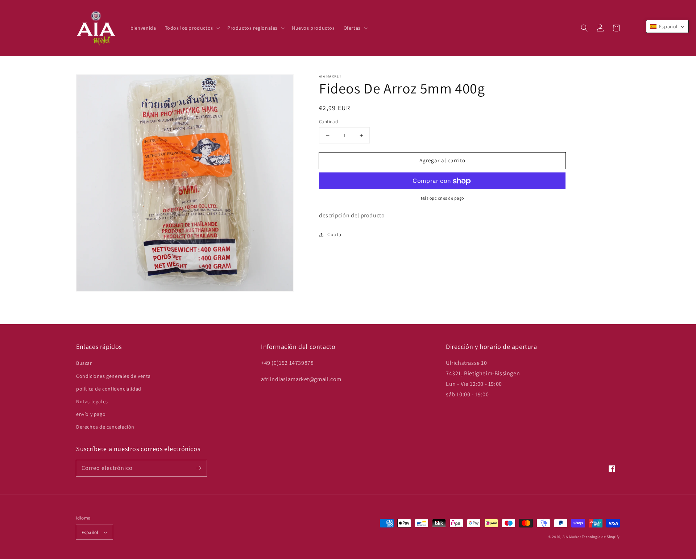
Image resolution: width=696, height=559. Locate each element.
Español (90, 532)
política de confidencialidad (108, 388)
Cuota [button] (334, 234)
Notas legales (92, 401)
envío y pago (90, 414)
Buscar (84, 363)
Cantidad (328, 121)
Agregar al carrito (442, 160)
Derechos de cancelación (105, 427)
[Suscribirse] (199, 468)
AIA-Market (572, 536)
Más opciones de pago (442, 198)
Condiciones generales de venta (113, 376)
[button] (584, 28)
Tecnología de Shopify (601, 536)
